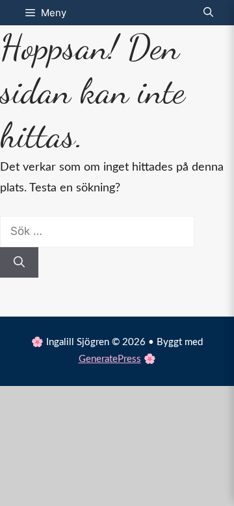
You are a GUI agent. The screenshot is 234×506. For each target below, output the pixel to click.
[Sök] (19, 262)
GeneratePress (110, 359)
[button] (208, 12)
